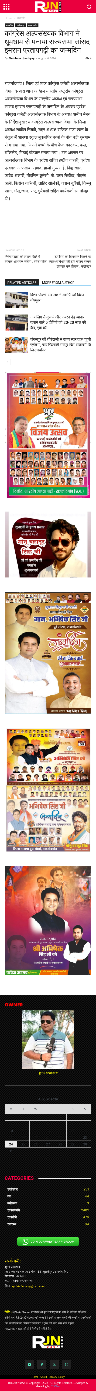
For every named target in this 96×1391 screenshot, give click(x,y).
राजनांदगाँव (32, 25)
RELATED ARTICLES (22, 283)
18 (23, 1137)
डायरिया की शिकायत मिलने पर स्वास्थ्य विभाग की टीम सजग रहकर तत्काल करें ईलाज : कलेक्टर (70, 262)
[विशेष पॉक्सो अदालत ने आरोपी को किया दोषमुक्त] (16, 300)
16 (85, 1130)
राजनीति (21, 18)
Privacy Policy (57, 1376)
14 (60, 1130)
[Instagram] (66, 1364)
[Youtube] (29, 1364)
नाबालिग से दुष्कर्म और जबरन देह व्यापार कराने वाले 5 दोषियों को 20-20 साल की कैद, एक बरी (58, 322)
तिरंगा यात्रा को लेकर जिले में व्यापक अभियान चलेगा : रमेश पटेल (26, 259)
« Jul (46, 1156)
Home (9, 18)
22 (73, 1137)
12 (36, 1130)
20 (48, 1137)
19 (36, 1137)
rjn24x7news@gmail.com (28, 1286)
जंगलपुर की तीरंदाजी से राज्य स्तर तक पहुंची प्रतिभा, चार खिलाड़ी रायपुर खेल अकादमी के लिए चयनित (60, 344)
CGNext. (56, 1386)
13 (48, 1130)
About (43, 1376)
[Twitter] (54, 1364)
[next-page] (15, 362)
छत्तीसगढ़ (20, 25)
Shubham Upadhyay (21, 58)
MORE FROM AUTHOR (58, 283)
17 (11, 1137)
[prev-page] (7, 362)
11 (23, 1130)
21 (60, 1137)
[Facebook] (41, 1364)
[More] (70, 68)
